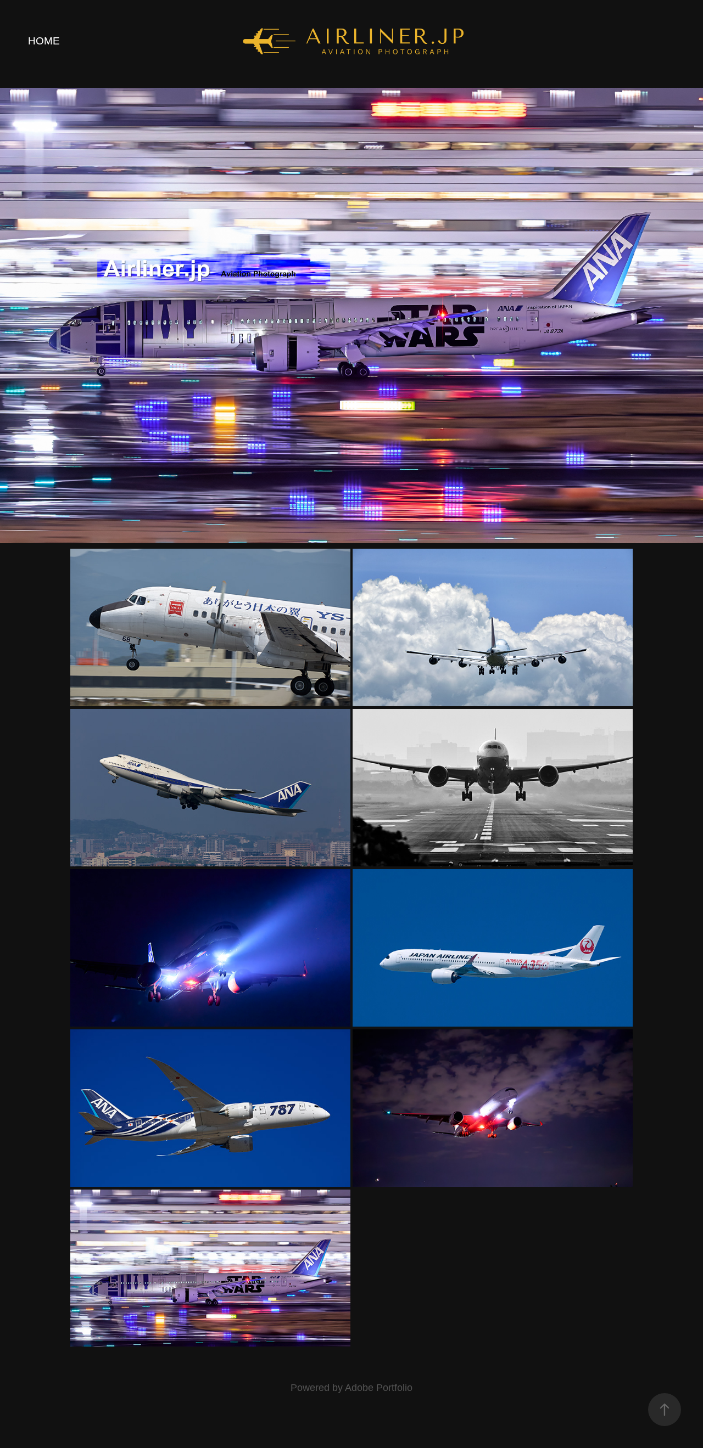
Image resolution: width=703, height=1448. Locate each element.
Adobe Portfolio (378, 1387)
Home (44, 41)
